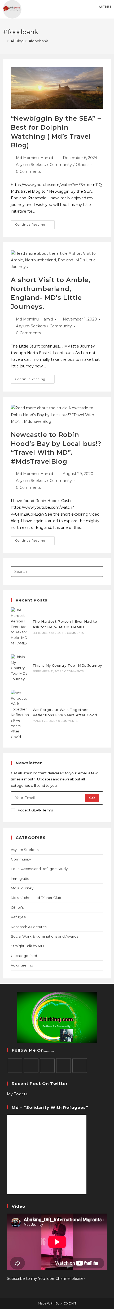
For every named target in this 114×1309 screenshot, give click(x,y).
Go (92, 798)
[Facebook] (31, 1065)
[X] (15, 1065)
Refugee (18, 917)
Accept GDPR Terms (35, 810)
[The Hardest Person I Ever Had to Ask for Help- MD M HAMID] (20, 626)
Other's (82, 164)
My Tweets (17, 1094)
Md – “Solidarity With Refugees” (50, 1107)
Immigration (21, 878)
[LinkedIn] (63, 1065)
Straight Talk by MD (27, 946)
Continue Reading (35, 223)
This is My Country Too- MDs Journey (67, 665)
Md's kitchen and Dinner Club (36, 897)
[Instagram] (47, 1065)
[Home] (4, 41)
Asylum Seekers (31, 164)
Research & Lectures (28, 927)
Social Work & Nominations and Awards (44, 936)
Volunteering (22, 965)
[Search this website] (57, 571)
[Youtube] (79, 1065)
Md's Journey (22, 888)
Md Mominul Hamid (34, 157)
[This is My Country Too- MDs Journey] (20, 668)
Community (61, 164)
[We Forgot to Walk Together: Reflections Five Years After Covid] (20, 715)
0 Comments (28, 171)
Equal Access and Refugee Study (39, 869)
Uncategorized (24, 956)
